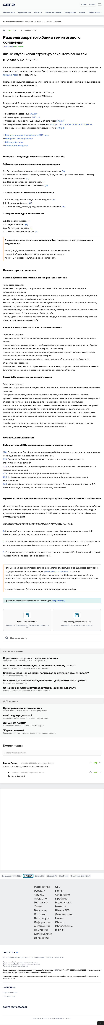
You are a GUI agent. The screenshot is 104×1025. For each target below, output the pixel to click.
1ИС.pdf (33, 113)
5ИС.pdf (60, 128)
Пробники (63, 876)
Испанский (41, 937)
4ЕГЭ (56, 970)
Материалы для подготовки (19, 138)
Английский (42, 926)
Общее (59, 922)
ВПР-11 (59, 929)
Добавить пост (9, 996)
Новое (59, 918)
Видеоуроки (63, 902)
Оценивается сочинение (56, 571)
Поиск (92, 5)
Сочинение (8, 46)
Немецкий (41, 929)
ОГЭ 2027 (28, 876)
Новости (60, 906)
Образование (64, 926)
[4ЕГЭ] (9, 4)
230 (5, 459)
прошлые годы (10, 75)
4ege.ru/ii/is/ (59, 600)
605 (5, 484)
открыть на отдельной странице (76, 124)
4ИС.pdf (54, 124)
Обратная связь (10, 992)
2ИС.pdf (36, 117)
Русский (39, 890)
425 (5, 473)
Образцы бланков (14, 142)
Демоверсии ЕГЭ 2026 (11, 876)
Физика (38, 12)
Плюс (83, 5)
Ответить (51, 763)
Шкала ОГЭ (52, 876)
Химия (82, 12)
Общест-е (40, 898)
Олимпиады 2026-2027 (80, 876)
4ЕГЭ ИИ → (18, 46)
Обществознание (53, 12)
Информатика (95, 12)
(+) (63, 171)
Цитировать (42, 763)
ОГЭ (58, 886)
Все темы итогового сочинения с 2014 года (26, 135)
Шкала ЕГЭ (40, 876)
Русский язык (24, 12)
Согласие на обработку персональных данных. (21, 964)
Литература (70, 12)
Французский (43, 933)
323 (5, 466)
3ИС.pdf (60, 121)
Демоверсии (63, 914)
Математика (9, 12)
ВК (17, 952)
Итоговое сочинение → (13, 21)
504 (5, 477)
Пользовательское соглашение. (15, 966)
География (41, 902)
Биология (40, 910)
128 (4, 452)
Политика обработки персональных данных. (20, 962)
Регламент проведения (16, 145)
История (39, 914)
